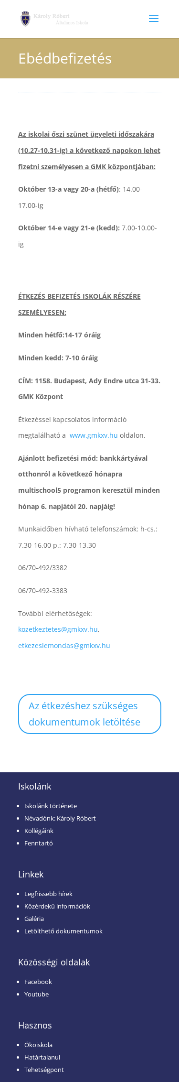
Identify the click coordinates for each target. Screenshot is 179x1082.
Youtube (36, 994)
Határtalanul (42, 1057)
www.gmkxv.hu (94, 435)
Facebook (38, 981)
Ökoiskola (38, 1044)
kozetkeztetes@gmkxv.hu (58, 629)
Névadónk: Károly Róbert (60, 818)
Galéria (34, 918)
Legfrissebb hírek (48, 893)
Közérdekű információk (57, 906)
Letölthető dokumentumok (63, 931)
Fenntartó (38, 843)
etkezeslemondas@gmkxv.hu (64, 645)
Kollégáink (38, 830)
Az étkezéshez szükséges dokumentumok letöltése (84, 713)
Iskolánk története (50, 805)
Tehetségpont (44, 1069)
